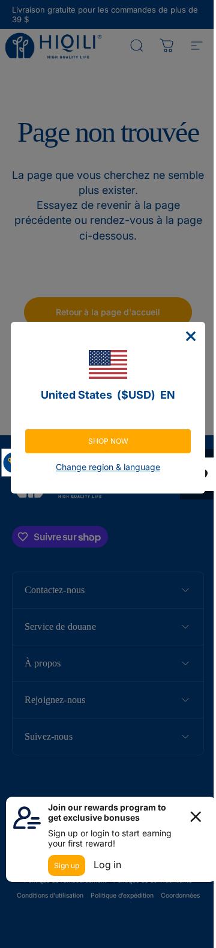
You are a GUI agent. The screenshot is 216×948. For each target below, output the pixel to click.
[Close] (182, 336)
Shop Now (103, 440)
